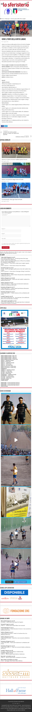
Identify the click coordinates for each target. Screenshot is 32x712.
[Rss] (13, 703)
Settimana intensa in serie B (22, 136)
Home (2, 18)
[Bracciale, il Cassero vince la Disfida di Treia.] (16, 440)
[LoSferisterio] (16, 4)
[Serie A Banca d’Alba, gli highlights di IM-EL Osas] (16, 471)
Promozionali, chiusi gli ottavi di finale (12, 199)
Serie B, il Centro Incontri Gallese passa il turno (14, 159)
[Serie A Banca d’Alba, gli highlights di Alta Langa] (16, 564)
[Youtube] (17, 703)
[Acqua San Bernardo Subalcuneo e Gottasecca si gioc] (16, 409)
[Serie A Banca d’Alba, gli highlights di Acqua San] (16, 533)
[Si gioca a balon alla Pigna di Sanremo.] (16, 502)
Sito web (4, 238)
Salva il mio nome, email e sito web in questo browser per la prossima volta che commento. (16, 244)
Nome (3, 228)
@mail (22, 701)
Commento (4, 214)
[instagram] (19, 703)
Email (3, 233)
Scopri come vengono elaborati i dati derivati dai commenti (15, 252)
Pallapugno (7, 18)
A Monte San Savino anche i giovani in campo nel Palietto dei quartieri (11, 132)
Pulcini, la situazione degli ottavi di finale (12, 179)
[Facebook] (14, 703)
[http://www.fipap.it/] (16, 11)
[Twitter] (15, 703)
